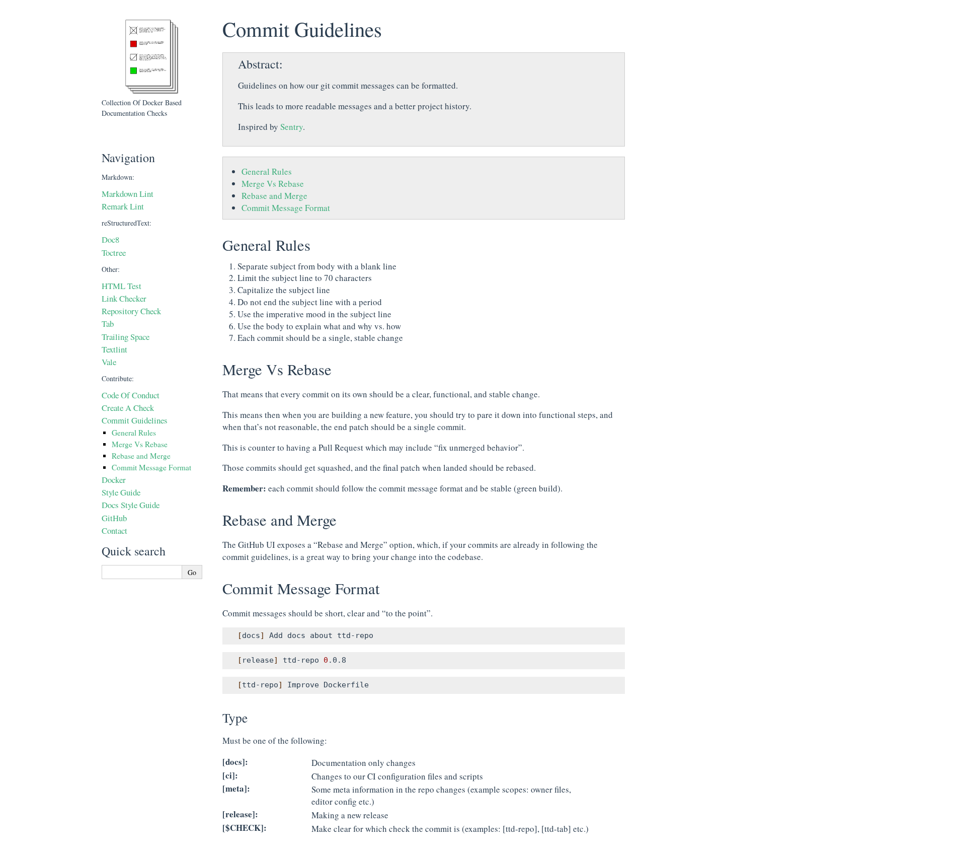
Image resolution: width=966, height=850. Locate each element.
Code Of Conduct (130, 395)
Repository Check (131, 311)
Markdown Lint (127, 193)
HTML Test (121, 286)
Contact (114, 530)
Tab (108, 323)
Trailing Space (125, 336)
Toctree (114, 252)
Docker (114, 479)
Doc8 (110, 239)
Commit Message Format (286, 208)
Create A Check (128, 407)
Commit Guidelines (135, 420)
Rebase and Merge (274, 195)
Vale (109, 362)
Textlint (114, 349)
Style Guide (121, 492)
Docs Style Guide (130, 505)
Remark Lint (123, 206)
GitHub (114, 518)
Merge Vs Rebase (273, 183)
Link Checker (124, 298)
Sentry (291, 126)
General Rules (267, 171)
